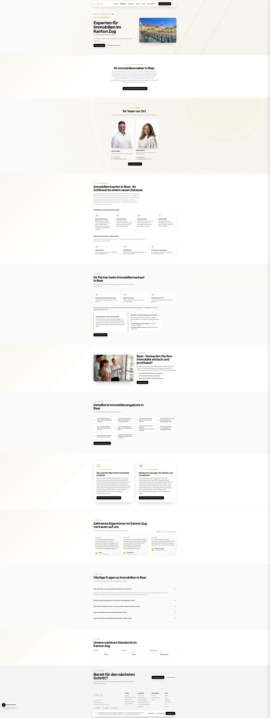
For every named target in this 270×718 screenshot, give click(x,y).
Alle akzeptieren (170, 713)
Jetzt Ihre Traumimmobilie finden (102, 443)
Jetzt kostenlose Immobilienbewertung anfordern (135, 88)
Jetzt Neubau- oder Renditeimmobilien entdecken (151, 497)
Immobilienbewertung (143, 702)
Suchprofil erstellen (129, 701)
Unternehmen (151, 3)
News (143, 3)
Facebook (98, 708)
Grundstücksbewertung (144, 704)
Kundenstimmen (155, 697)
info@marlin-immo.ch (98, 702)
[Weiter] (176, 546)
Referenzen (141, 695)
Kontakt (167, 695)
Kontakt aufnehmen (170, 677)
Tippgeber (140, 706)
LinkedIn (115, 708)
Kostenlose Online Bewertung (114, 45)
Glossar (167, 706)
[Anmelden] (173, 3)
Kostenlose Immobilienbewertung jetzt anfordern (109, 497)
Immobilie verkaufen (99, 45)
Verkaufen (123, 3)
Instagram (106, 708)
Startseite (96, 14)
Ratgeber (167, 700)
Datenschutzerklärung (134, 714)
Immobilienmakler (103, 14)
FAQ (166, 704)
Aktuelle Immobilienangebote (130, 696)
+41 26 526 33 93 (97, 700)
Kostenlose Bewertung (165, 3)
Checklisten (168, 702)
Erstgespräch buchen (136, 164)
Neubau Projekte (129, 703)
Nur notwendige (160, 713)
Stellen (153, 700)
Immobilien (131, 3)
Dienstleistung (128, 699)
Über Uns (153, 695)
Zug (109, 14)
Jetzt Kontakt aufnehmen (100, 334)
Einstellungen (151, 713)
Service (138, 3)
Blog (166, 697)
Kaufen (116, 3)
